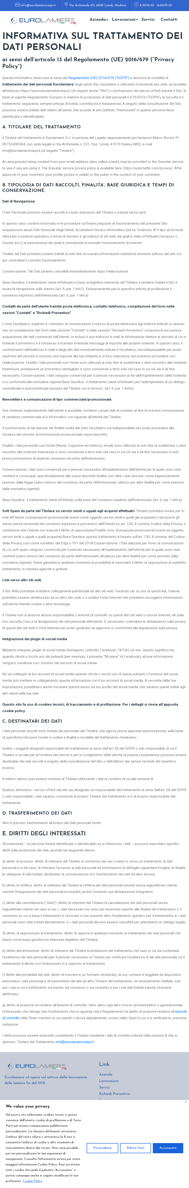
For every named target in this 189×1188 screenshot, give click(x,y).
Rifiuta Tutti (135, 1148)
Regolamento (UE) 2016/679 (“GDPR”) (98, 78)
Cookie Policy (32, 1181)
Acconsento (168, 1148)
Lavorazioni (124, 20)
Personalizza (102, 1148)
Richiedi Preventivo (114, 1094)
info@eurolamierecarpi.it (38, 5)
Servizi (148, 20)
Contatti (169, 20)
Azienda (98, 20)
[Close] (186, 1102)
